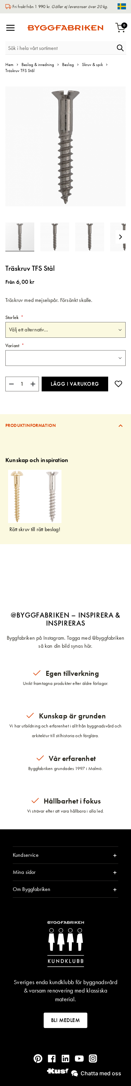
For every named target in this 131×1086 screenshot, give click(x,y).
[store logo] (65, 27)
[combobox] (59, 48)
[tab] (65, 425)
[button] (57, 236)
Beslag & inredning (37, 64)
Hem (9, 64)
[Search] (120, 48)
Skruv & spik (92, 64)
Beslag (68, 64)
